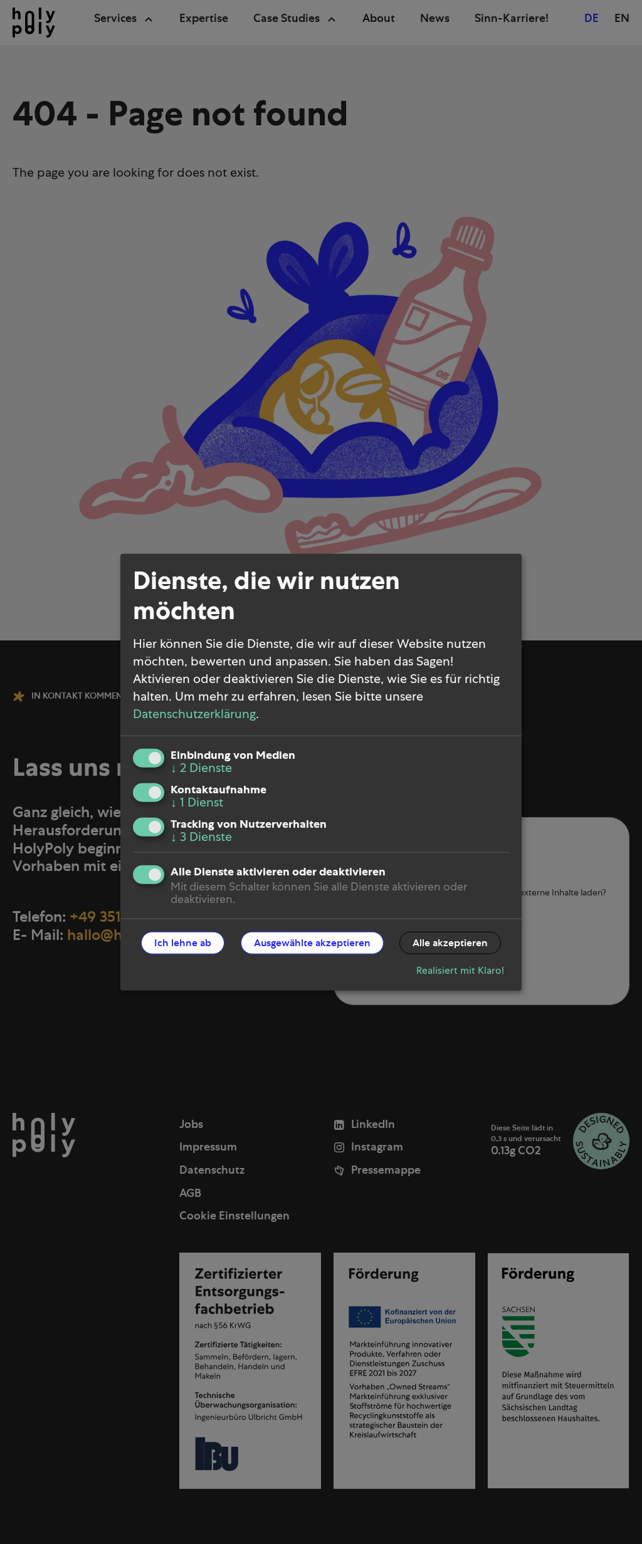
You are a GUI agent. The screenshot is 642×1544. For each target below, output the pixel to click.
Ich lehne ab (182, 943)
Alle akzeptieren (450, 943)
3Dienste (201, 837)
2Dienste (201, 768)
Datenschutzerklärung (194, 714)
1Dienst (197, 802)
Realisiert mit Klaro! (460, 971)
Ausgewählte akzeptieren (312, 943)
